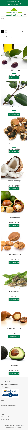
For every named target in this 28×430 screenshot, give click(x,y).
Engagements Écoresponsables (8, 405)
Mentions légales (5, 419)
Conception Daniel (19, 425)
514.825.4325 (10, 1)
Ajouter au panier (14, 114)
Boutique (8, 21)
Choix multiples (14, 77)
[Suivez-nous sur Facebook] (18, 1)
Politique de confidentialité (7, 416)
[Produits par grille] (2, 31)
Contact (4, 4)
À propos (3, 403)
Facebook (6, 387)
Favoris (16, 4)
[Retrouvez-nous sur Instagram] (21, 1)
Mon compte (10, 4)
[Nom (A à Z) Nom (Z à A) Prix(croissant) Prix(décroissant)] (16, 36)
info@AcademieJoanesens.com (11, 384)
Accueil (2, 21)
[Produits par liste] (6, 31)
